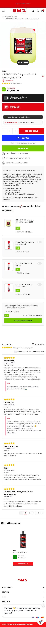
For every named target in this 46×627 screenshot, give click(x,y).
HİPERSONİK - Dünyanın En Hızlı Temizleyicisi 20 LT (25, 222)
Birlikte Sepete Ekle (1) (23, 321)
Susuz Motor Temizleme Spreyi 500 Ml (25, 243)
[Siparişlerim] (37, 11)
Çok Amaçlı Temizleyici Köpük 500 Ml (24, 285)
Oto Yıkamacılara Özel (9, 17)
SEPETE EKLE (31, 131)
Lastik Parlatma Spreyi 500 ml (24, 264)
